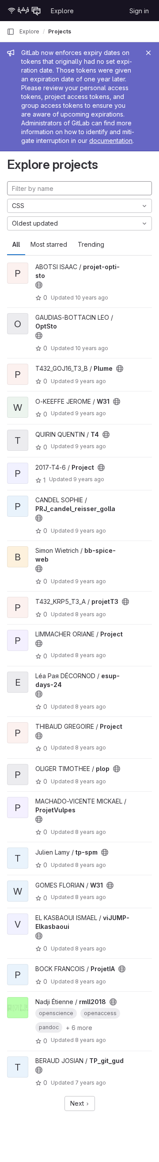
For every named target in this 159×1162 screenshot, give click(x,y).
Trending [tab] (91, 244)
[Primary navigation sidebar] (11, 32)
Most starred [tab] (48, 244)
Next (78, 1103)
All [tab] (16, 244)
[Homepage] (24, 11)
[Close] (148, 53)
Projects (59, 31)
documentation (110, 140)
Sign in (139, 11)
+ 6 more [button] (79, 1027)
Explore (62, 11)
